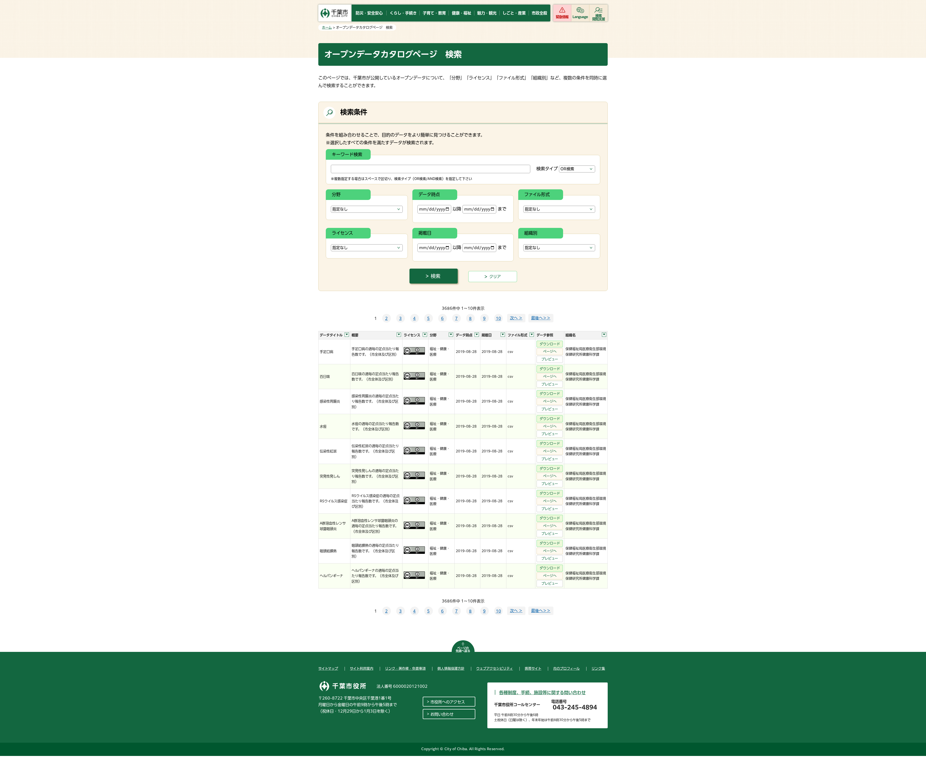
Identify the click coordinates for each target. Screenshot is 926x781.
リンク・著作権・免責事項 (405, 668)
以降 (457, 209)
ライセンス (342, 233)
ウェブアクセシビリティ (494, 668)
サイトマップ (328, 668)
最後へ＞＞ (541, 318)
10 (498, 318)
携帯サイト (533, 668)
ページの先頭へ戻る (463, 649)
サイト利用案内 (361, 668)
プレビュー (549, 359)
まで (502, 209)
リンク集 (598, 668)
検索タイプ (547, 168)
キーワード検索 (347, 154)
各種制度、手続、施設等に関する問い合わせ (542, 692)
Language (580, 17)
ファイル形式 (537, 194)
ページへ (550, 351)
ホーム (327, 27)
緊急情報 (562, 17)
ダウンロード (550, 344)
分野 (336, 194)
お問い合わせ (442, 714)
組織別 (530, 233)
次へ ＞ (516, 318)
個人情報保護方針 (450, 668)
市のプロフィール (566, 668)
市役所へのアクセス (447, 702)
